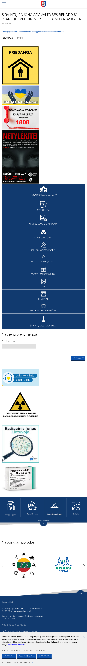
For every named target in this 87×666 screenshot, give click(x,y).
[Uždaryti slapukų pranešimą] (84, 637)
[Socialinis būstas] (33, 508)
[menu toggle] (3, 3)
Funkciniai (17, 650)
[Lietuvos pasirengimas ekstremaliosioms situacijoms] (24, 565)
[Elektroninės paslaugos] (54, 508)
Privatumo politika (16, 645)
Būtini (6, 650)
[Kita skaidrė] (83, 565)
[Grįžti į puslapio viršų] (80, 593)
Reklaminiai (42, 650)
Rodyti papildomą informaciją (16, 662)
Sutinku (9, 656)
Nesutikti (44, 656)
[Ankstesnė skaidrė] (2, 565)
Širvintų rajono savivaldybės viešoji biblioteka (21, 631)
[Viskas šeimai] (63, 565)
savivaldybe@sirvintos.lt (22, 611)
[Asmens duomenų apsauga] (11, 508)
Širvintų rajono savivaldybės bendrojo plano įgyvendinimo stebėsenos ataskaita (33, 32)
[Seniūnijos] (76, 508)
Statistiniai (29, 650)
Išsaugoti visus (27, 656)
